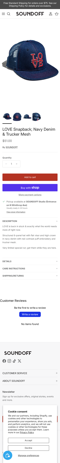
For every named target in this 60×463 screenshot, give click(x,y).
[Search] (10, 13)
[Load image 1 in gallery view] (30, 63)
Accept (28, 440)
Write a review (30, 314)
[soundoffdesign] (30, 14)
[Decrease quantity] (5, 163)
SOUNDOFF (12, 147)
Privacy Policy (27, 432)
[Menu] (3, 13)
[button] (30, 221)
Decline (28, 448)
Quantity (7, 157)
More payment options (30, 194)
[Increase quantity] (17, 163)
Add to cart (30, 177)
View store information (15, 212)
